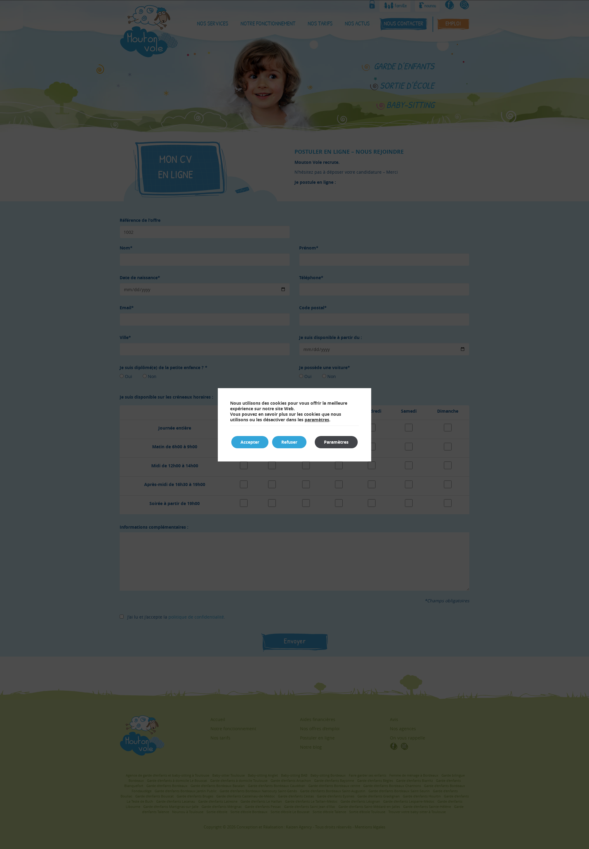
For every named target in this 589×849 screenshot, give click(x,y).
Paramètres (336, 442)
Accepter (250, 442)
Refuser (289, 442)
